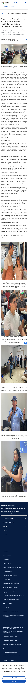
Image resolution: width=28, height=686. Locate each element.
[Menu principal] (2, 6)
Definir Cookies (14, 677)
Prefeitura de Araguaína (9, 6)
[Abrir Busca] (26, 2)
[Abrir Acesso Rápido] (19, 2)
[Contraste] (12, 2)
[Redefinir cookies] (17, 2)
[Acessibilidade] (14, 2)
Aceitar (14, 681)
